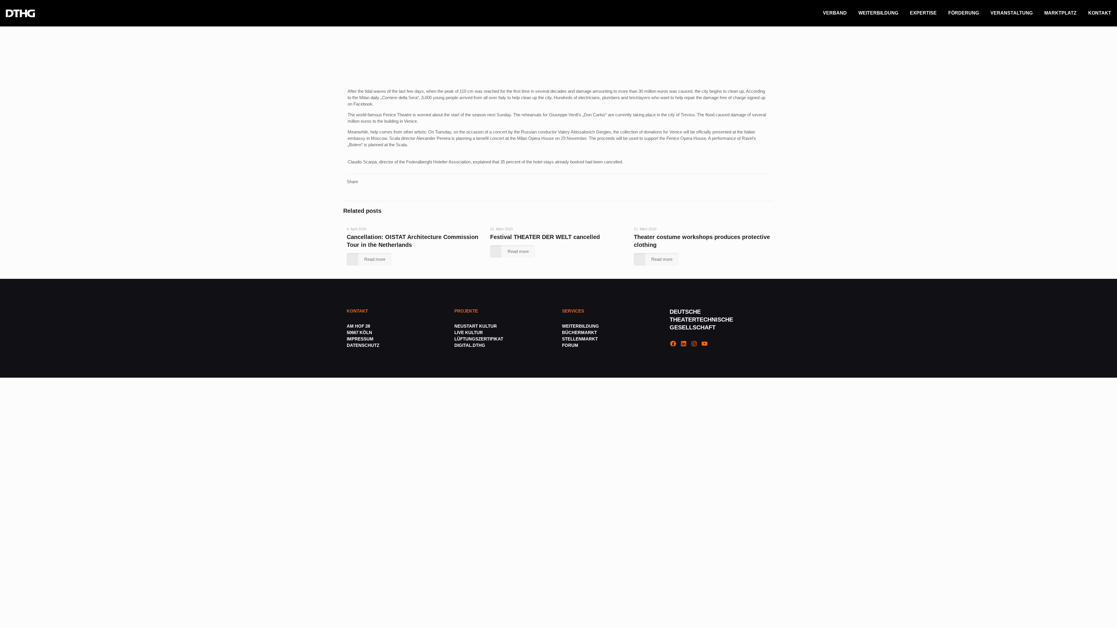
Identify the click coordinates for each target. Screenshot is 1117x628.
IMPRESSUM (360, 338)
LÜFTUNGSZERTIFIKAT (478, 338)
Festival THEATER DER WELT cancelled (545, 237)
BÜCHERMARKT (579, 332)
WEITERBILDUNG (580, 326)
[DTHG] (20, 13)
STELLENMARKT (580, 338)
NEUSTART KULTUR (475, 326)
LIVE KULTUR (468, 332)
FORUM (570, 345)
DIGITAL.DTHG (469, 345)
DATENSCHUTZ (363, 345)
